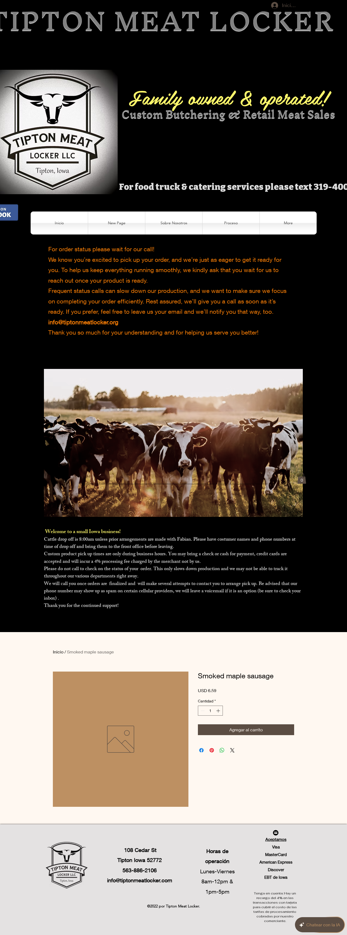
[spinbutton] (210, 710)
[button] (231, 223)
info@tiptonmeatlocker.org (83, 322)
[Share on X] (232, 750)
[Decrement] (202, 710)
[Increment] (218, 710)
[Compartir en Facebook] (201, 750)
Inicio (58, 651)
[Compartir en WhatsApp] (222, 750)
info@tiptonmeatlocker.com (139, 880)
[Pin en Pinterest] (211, 750)
